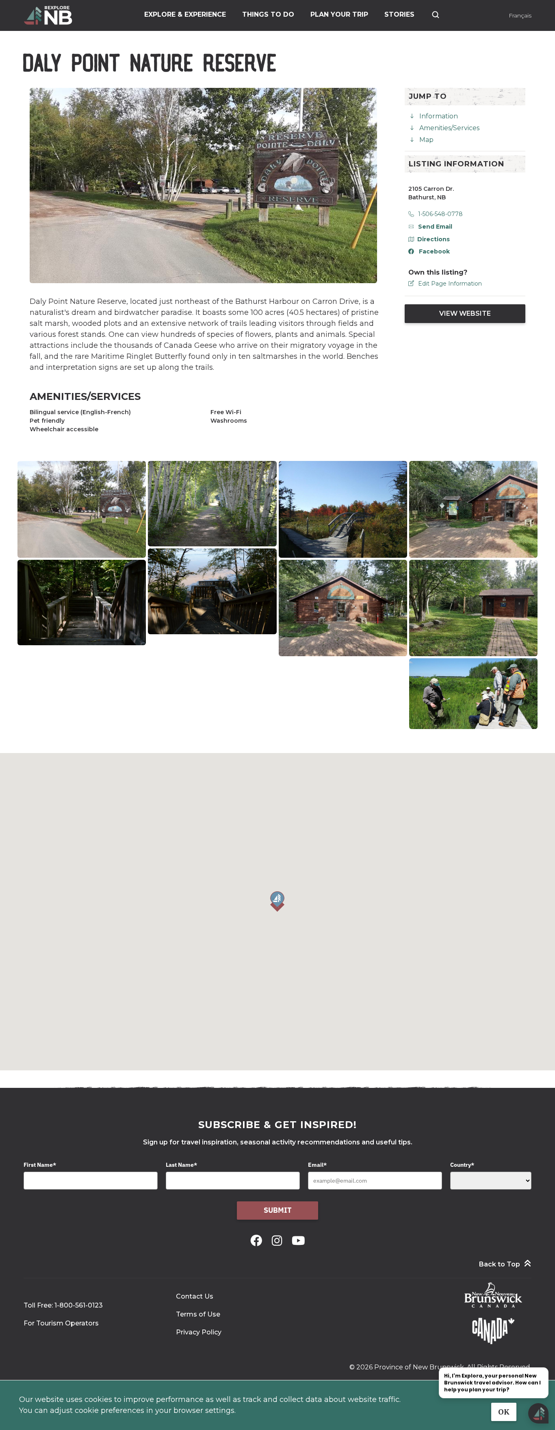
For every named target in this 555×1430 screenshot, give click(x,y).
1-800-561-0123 (78, 1305)
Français (520, 15)
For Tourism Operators (61, 1323)
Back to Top (499, 1264)
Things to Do (268, 14)
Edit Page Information (450, 283)
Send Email (435, 226)
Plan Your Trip (339, 14)
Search (436, 14)
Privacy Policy (198, 1332)
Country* (462, 1164)
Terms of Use (198, 1314)
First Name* (40, 1164)
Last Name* (181, 1164)
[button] (277, 901)
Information (438, 116)
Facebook (434, 251)
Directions (433, 239)
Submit (278, 1210)
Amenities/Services (449, 128)
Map (426, 140)
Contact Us (194, 1296)
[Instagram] (278, 1241)
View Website (465, 313)
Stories (399, 14)
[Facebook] (257, 1241)
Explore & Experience (185, 14)
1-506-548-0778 (440, 214)
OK (503, 1412)
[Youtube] (298, 1241)
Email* (317, 1164)
